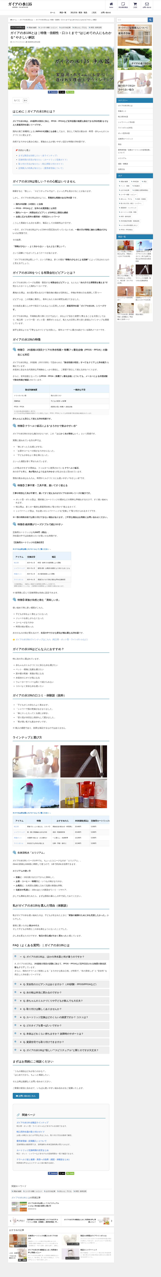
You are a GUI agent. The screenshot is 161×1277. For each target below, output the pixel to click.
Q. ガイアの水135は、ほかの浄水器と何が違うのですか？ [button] (54, 957)
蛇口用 (16, 562)
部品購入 (137, 186)
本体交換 (136, 181)
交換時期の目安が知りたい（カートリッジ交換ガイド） (43, 160)
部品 (119, 144)
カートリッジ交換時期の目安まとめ (33, 1150)
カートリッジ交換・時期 (128, 212)
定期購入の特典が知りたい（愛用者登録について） (41, 168)
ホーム (52, 12)
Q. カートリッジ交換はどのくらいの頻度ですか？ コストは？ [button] (55, 1017)
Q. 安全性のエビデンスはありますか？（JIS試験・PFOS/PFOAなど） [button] (60, 984)
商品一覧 (63, 12)
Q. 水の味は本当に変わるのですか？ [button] (42, 992)
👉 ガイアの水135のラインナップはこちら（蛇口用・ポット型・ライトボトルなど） (51, 639)
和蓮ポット (18, 574)
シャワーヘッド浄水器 (126, 122)
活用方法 (121, 169)
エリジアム (122, 158)
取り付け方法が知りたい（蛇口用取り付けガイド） (41, 164)
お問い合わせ (106, 12)
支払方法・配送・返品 (79, 12)
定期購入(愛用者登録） (141, 190)
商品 (145, 181)
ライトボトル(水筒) (125, 128)
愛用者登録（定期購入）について (32, 1141)
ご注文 (93, 12)
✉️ (26, 1096)
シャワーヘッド (19, 568)
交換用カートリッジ (125, 139)
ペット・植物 (125, 186)
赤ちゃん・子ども (80, 27)
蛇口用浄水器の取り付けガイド (31, 1132)
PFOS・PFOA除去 (127, 229)
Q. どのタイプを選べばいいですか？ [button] (42, 1025)
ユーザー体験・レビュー (48, 27)
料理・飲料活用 (96, 27)
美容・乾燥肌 (141, 199)
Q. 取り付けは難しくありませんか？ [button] (42, 1009)
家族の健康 (32, 27)
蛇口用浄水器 (123, 116)
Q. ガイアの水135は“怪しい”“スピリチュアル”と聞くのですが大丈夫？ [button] (61, 1050)
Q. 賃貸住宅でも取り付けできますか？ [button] (43, 1042)
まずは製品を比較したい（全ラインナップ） (38, 155)
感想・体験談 (123, 164)
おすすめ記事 (65, 27)
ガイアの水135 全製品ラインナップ (32, 1122)
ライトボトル (18, 579)
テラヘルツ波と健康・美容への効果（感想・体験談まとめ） (44, 1159)
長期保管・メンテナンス (128, 208)
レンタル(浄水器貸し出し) (129, 225)
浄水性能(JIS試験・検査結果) (130, 221)
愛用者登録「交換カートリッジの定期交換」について (134, 151)
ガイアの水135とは (17, 27)
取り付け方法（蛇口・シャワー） (131, 203)
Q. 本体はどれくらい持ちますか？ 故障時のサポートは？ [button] (53, 1034)
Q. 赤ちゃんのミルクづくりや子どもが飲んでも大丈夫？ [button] (53, 1001)
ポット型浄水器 (124, 133)
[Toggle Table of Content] (24, 100)
